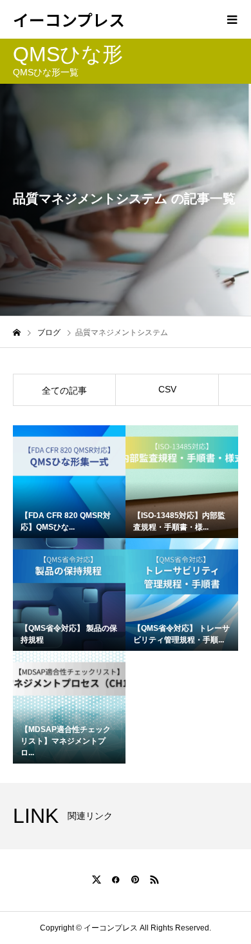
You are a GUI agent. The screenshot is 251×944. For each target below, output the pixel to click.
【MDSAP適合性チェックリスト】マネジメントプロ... (66, 741)
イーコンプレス (69, 19)
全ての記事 (64, 390)
